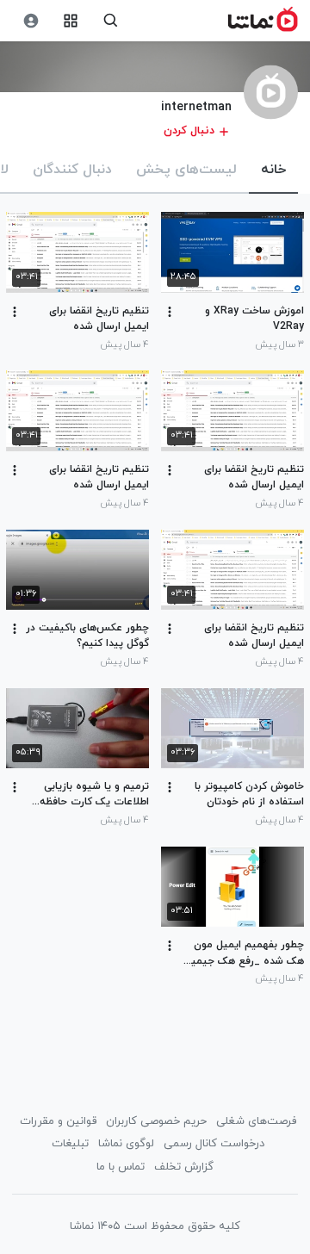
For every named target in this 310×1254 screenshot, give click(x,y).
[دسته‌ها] (71, 21)
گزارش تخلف (184, 1167)
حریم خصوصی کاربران (156, 1121)
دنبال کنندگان (72, 169)
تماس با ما (120, 1167)
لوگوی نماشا (126, 1144)
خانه (273, 169)
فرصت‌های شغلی (256, 1121)
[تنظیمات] (30, 21)
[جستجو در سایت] (110, 21)
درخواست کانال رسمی (214, 1144)
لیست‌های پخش (186, 169)
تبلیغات (70, 1144)
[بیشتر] (169, 311)
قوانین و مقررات (58, 1121)
